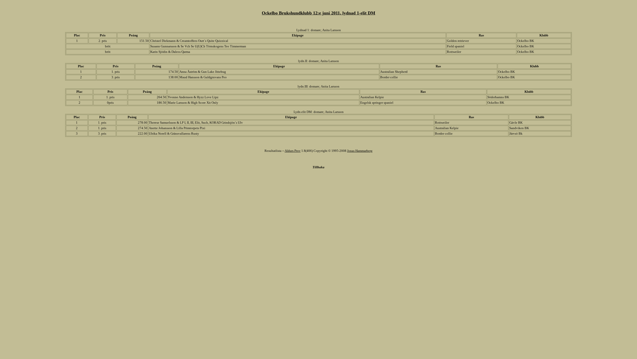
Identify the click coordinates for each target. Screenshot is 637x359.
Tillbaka (318, 167)
